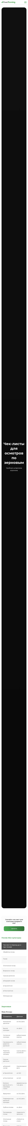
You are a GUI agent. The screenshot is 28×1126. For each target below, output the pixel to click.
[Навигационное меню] (25, 2)
